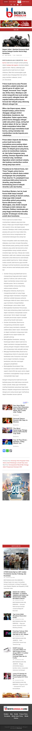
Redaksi (6, 714)
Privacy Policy (23, 714)
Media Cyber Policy (17, 716)
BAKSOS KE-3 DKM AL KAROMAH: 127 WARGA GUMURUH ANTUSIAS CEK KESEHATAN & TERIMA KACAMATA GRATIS (20, 595)
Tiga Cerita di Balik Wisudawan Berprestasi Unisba (19, 616)
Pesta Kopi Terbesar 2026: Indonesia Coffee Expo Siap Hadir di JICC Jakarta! (20, 632)
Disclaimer (7, 716)
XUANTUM (19, 728)
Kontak (16, 714)
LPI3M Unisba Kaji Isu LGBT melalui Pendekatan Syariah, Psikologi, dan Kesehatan (15, 573)
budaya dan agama (12, 65)
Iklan (11, 714)
